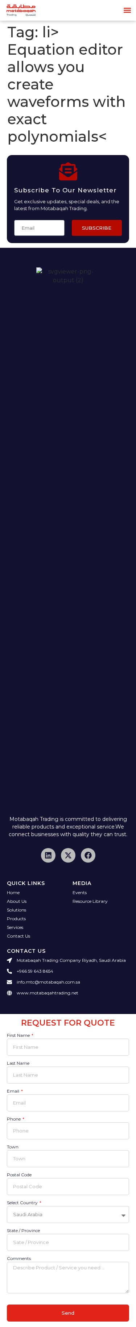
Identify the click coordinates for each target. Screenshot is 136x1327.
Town (12, 1147)
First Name (19, 1035)
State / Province (23, 1230)
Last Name (18, 1063)
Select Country (23, 1203)
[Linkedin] (48, 855)
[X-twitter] (68, 855)
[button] (127, 10)
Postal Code (19, 1175)
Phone (14, 1119)
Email (13, 1091)
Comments (19, 1258)
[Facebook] (88, 855)
